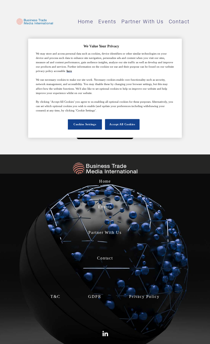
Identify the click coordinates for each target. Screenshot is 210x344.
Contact (179, 21)
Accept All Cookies (122, 124)
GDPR (94, 296)
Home (85, 21)
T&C (55, 296)
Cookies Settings (85, 124)
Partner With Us (142, 21)
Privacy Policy (144, 296)
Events (107, 21)
